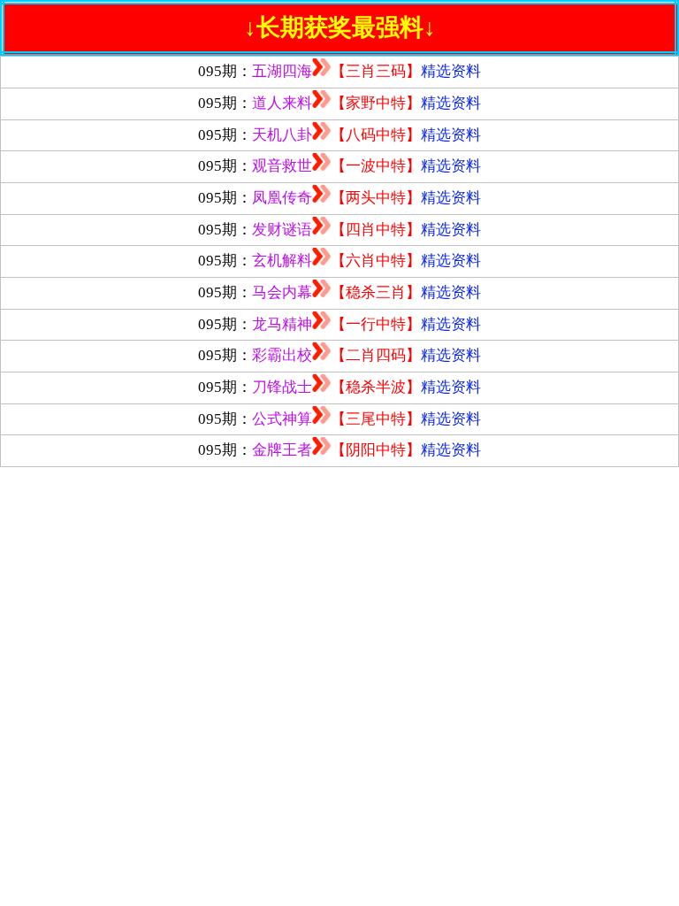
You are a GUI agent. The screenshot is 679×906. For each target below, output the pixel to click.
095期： (339, 71)
